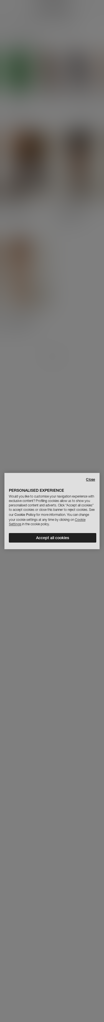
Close (90, 479)
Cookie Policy (24, 515)
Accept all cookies (52, 537)
